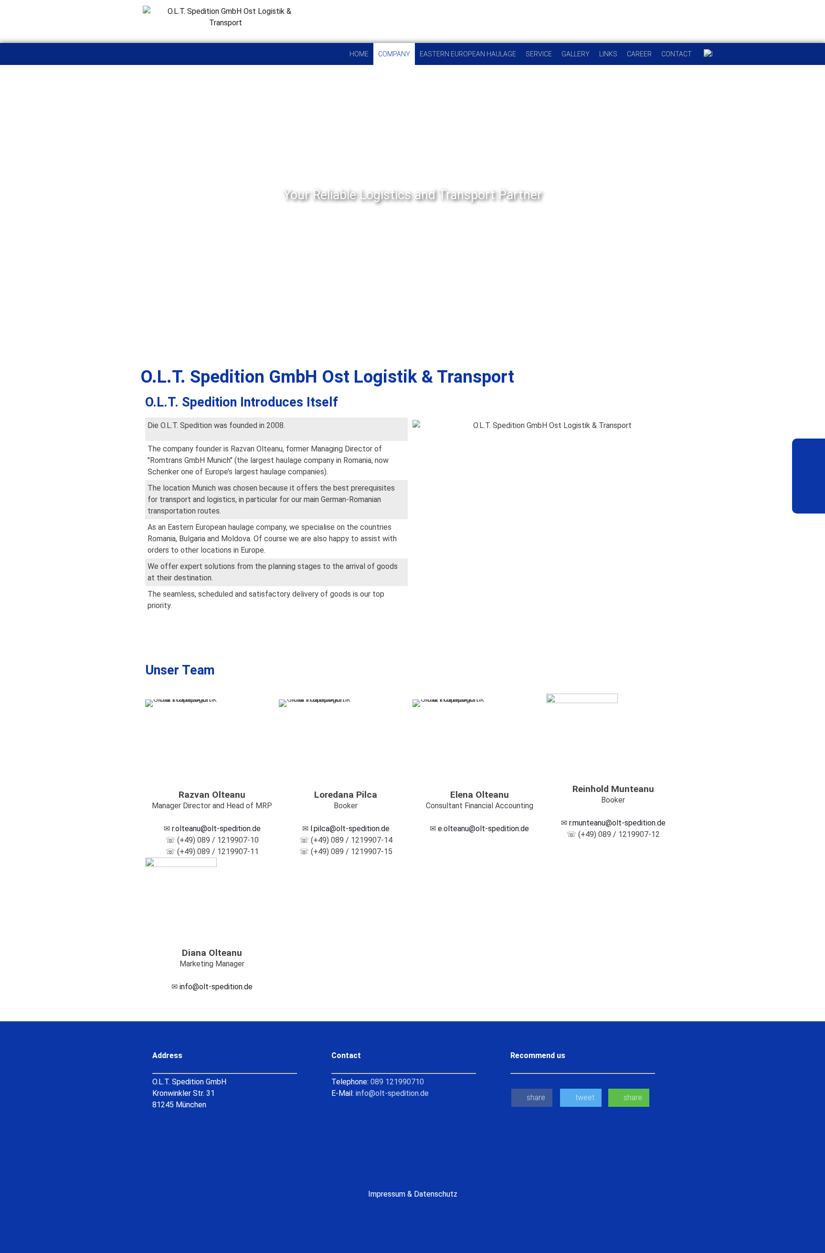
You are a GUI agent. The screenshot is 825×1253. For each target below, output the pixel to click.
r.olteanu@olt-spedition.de (216, 828)
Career (639, 54)
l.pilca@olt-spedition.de (350, 828)
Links (608, 54)
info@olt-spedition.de (216, 986)
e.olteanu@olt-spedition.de (483, 828)
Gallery (575, 54)
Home (359, 54)
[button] (9, 195)
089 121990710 (397, 1081)
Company (394, 54)
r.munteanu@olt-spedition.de (617, 822)
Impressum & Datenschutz (412, 1194)
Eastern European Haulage (468, 54)
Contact (676, 54)
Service (539, 54)
